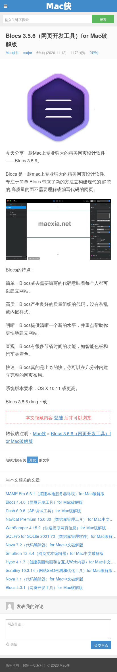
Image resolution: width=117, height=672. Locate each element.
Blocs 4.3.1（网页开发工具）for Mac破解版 (44, 587)
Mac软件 (12, 52)
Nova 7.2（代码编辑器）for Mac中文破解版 (44, 544)
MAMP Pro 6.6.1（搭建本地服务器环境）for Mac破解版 (55, 493)
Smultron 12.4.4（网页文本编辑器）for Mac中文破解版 (55, 553)
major (27, 52)
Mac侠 (58, 6)
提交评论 (101, 645)
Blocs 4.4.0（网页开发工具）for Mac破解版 (44, 502)
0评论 (94, 52)
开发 (32, 459)
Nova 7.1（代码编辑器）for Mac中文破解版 (44, 579)
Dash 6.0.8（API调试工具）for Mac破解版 (43, 510)
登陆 (58, 417)
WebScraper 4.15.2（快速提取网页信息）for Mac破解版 (56, 527)
